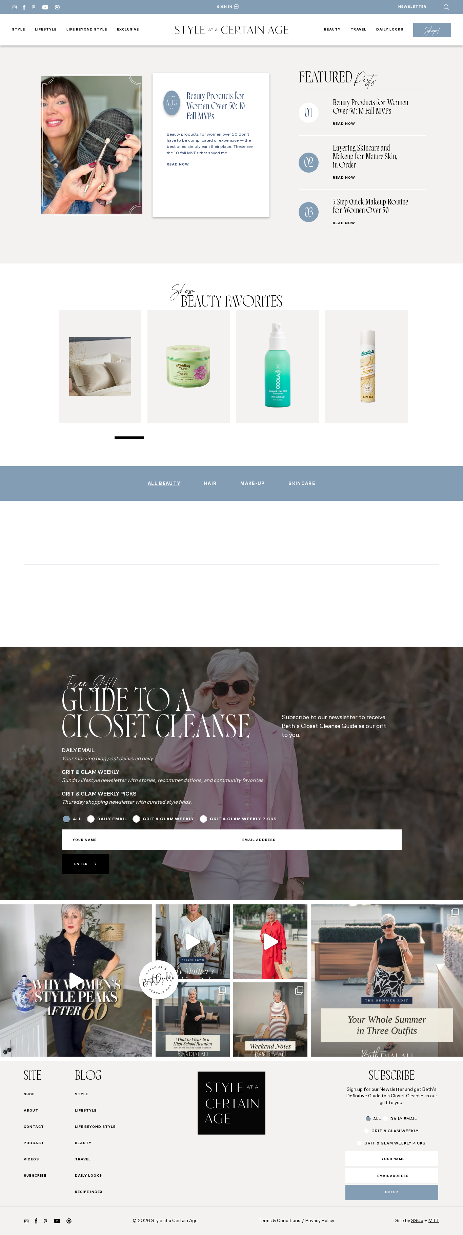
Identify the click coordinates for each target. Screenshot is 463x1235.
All (77, 819)
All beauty (164, 484)
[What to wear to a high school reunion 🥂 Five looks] (270, 941)
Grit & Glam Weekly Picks (243, 819)
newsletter (412, 7)
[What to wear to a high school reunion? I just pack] (193, 1019)
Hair (210, 484)
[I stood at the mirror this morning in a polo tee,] (76, 980)
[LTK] (57, 7)
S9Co (417, 1220)
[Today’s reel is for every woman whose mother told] (193, 941)
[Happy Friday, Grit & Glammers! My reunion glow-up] (270, 1019)
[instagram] (26, 1221)
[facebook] (24, 7)
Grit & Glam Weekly (168, 819)
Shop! (432, 30)
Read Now (178, 164)
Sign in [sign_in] (225, 7)
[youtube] (45, 7)
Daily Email (112, 819)
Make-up (252, 484)
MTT (433, 1220)
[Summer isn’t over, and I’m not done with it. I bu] (387, 980)
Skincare (301, 484)
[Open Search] (446, 7)
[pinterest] (33, 7)
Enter (81, 864)
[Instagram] (14, 7)
